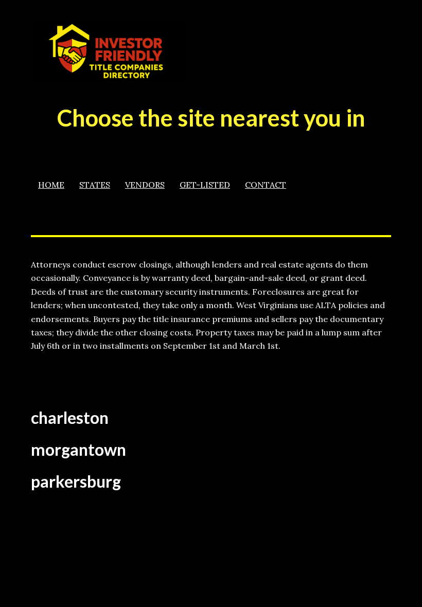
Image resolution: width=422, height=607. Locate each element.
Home (51, 185)
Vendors (145, 185)
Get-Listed (205, 185)
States (94, 185)
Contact (265, 185)
